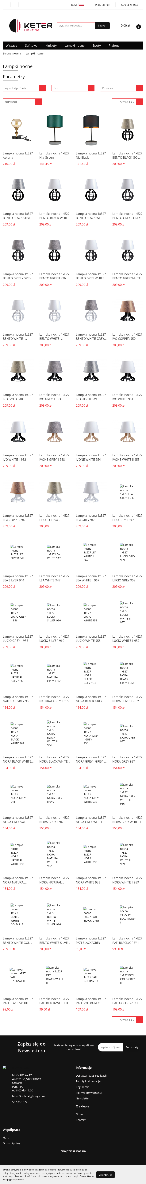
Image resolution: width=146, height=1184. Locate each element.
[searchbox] (119, 88)
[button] (84, 1068)
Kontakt (81, 1120)
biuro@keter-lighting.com (28, 1096)
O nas (79, 1114)
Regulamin (83, 1087)
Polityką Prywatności (59, 1169)
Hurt (6, 1137)
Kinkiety (51, 45)
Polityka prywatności (89, 1092)
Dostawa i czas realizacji (91, 1075)
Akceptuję (105, 1174)
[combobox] (73, 88)
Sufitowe (31, 45)
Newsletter (83, 1098)
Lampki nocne (75, 45)
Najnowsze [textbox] (11, 101)
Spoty (97, 45)
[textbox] (70, 88)
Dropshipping (11, 1143)
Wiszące (12, 45)
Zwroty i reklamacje (88, 1081)
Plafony (114, 45)
